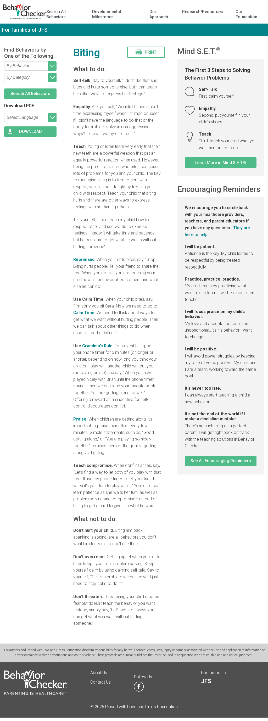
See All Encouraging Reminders (221, 460)
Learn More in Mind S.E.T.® (221, 162)
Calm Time (83, 312)
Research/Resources (202, 11)
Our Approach (158, 14)
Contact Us (100, 682)
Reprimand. (84, 259)
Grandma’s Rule (97, 345)
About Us (98, 672)
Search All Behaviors (56, 14)
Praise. (80, 419)
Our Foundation (246, 14)
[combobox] (30, 66)
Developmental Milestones (106, 14)
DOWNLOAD (30, 131)
